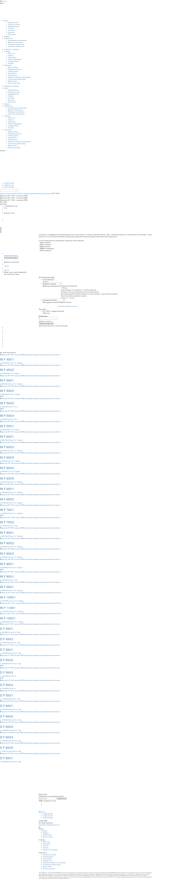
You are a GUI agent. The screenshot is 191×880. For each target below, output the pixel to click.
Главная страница (6, 193)
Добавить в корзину (45, 321)
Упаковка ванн (12, 75)
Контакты (11, 63)
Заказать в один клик (46, 323)
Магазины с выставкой (50, 850)
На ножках (11, 30)
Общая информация (15, 59)
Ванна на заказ (13, 67)
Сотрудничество (13, 61)
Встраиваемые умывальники (17, 40)
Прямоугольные (13, 22)
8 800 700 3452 (9, 187)
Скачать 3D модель (11, 258)
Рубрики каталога (18, 193)
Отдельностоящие (14, 24)
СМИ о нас (11, 53)
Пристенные (12, 34)
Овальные (11, 32)
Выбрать (45, 281)
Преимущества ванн (14, 69)
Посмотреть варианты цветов (67, 306)
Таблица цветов (13, 71)
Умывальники (8, 38)
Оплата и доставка (14, 83)
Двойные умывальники (15, 42)
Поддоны (7, 36)
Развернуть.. (65, 298)
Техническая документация (17, 79)
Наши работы (12, 73)
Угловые (10, 28)
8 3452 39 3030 (9, 183)
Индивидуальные (13, 26)
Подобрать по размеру (11, 86)
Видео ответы (12, 81)
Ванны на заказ (48, 837)
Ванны (6, 20)
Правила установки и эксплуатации (19, 77)
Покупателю (8, 65)
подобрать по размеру (11, 49)
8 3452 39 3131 (9, 185)
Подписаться (62, 798)
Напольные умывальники (16, 46)
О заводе (7, 51)
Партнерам (11, 57)
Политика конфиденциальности (49, 825)
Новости (10, 55)
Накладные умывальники (16, 44)
